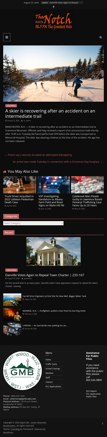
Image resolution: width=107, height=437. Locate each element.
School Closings (53, 368)
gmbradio (28, 278)
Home (48, 359)
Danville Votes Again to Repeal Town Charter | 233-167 (64, 4)
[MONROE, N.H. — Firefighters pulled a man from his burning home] (12, 309)
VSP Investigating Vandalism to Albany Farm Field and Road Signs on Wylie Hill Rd (51, 201)
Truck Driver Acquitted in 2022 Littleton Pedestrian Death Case (19, 199)
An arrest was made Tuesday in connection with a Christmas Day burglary (57, 161)
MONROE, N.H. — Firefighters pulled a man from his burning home (54, 310)
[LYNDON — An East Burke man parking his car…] (12, 324)
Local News (11, 105)
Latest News (11, 270)
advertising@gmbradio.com (23, 398)
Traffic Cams (51, 364)
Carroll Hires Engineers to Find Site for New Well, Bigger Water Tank (54, 296)
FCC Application (93, 394)
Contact (49, 382)
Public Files (91, 396)
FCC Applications (53, 386)
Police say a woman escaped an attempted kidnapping (38, 154)
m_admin (27, 120)
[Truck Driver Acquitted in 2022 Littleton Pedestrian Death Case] (19, 177)
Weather (50, 373)
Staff (48, 377)
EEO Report (91, 391)
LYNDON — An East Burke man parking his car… (45, 325)
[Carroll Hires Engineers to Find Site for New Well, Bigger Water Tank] (12, 295)
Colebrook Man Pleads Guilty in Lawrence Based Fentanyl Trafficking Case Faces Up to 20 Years (87, 201)
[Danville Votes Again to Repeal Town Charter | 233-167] (53, 238)
